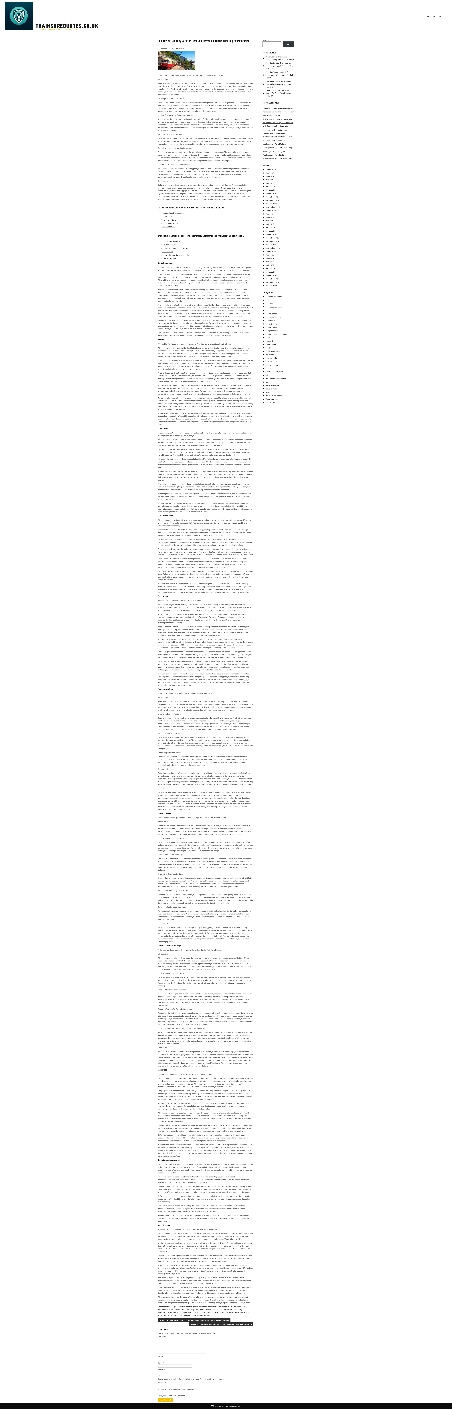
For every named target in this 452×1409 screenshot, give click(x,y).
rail (266, 375)
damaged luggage (181, 1309)
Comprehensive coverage (173, 213)
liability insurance (272, 365)
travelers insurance (273, 395)
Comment (162, 1337)
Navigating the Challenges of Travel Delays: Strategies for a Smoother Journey (277, 133)
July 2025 (269, 214)
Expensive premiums (171, 241)
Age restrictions (169, 258)
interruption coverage (233, 1309)
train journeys (188, 1315)
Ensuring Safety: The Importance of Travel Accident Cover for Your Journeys (279, 66)
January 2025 (271, 234)
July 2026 (269, 173)
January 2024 (271, 275)
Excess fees (167, 251)
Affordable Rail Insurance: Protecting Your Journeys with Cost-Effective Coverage (277, 122)
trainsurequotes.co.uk (67, 26)
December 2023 (272, 279)
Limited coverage (169, 245)
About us (430, 16)
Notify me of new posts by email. (171, 1395)
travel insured (271, 389)
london (268, 368)
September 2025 (272, 207)
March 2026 (270, 186)
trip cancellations (202, 1315)
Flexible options (169, 220)
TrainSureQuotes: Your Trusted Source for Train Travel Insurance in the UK (279, 93)
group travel (270, 344)
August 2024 (270, 251)
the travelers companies (275, 378)
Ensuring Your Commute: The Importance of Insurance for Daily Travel (279, 75)
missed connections (213, 1312)
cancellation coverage (217, 1306)
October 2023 (271, 285)
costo (267, 337)
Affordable (167, 216)
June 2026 (269, 176)
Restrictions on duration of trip (175, 255)
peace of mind (228, 1312)
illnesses (219, 1309)
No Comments (178, 48)
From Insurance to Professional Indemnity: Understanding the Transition (278, 84)
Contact (442, 16)
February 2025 (271, 231)
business (269, 303)
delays (192, 1309)
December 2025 (272, 197)
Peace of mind (168, 227)
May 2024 (269, 262)
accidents (181, 1306)
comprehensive (272, 331)
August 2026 (270, 169)
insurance (269, 354)
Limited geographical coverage (175, 248)
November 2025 (272, 200)
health (268, 348)
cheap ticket (270, 320)
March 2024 (270, 268)
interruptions (163, 1312)
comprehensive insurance (276, 334)
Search (265, 40)
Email (161, 1363)
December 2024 (272, 238)
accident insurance (273, 296)
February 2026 (271, 190)
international (271, 361)
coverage (246, 1306)
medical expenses (196, 1312)
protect (171, 1315)
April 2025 (269, 224)
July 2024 (269, 255)
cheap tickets (271, 324)
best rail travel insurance (196, 1306)
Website (161, 1369)
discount (269, 341)
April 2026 (269, 183)
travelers (269, 392)
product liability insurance (276, 372)
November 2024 (272, 241)
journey (173, 1312)
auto (267, 300)
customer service (165, 1309)
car (266, 310)
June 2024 (269, 258)
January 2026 (271, 193)
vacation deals (271, 402)
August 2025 (270, 210)
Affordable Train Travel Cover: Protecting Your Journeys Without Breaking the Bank (194, 1320)
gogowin (266, 108)
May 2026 (269, 180)
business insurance (273, 307)
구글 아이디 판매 (269, 119)
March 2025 (270, 227)
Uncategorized (164, 1306)
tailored (178, 1315)
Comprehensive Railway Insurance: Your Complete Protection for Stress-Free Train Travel (278, 111)
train (267, 382)
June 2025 (269, 217)
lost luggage (182, 1312)
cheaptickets (271, 327)
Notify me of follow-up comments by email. (176, 1389)
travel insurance (272, 385)
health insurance (272, 351)
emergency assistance (205, 1309)
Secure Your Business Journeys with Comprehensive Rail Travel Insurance (221, 1324)
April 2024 (269, 265)
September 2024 (272, 248)
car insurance (271, 313)
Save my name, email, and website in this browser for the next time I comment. (191, 1379)
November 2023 (272, 282)
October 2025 (271, 203)
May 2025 (269, 221)
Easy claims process (171, 223)
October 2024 (271, 244)
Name (161, 1356)
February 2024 (271, 272)
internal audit (271, 358)
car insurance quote (273, 317)
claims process (234, 1306)
